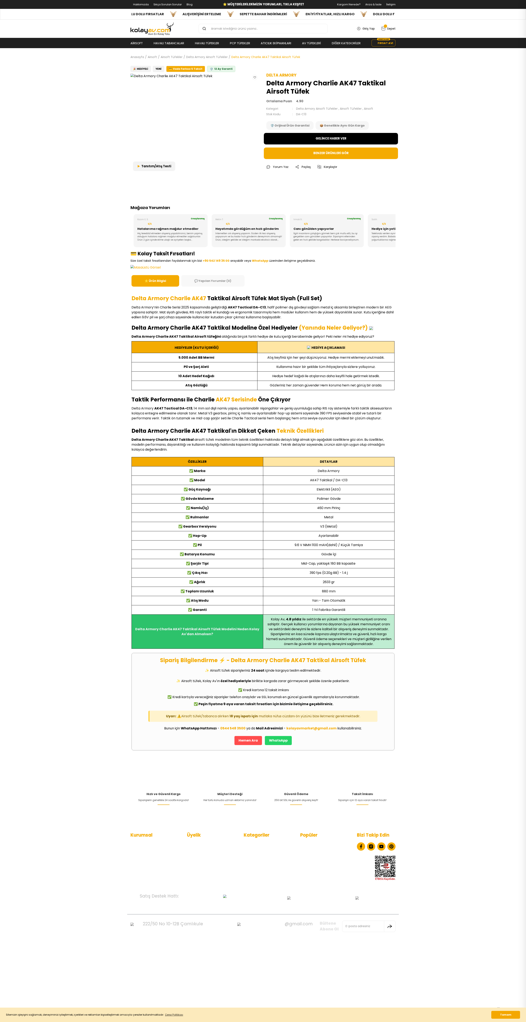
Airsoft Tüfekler (351, 109)
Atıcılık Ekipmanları (257, 877)
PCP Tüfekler (253, 857)
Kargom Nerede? (349, 4)
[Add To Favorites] (254, 77)
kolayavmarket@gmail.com (311, 728)
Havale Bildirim (197, 870)
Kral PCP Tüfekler (312, 877)
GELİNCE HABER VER (331, 138)
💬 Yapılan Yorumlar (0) (212, 281)
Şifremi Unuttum (199, 864)
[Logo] (152, 29)
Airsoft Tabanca (255, 864)
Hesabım (193, 844)
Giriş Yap (193, 857)
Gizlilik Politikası (140, 864)
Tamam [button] (505, 1014)
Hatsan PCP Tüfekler (314, 870)
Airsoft (368, 109)
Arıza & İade (373, 4)
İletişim (391, 4)
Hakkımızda (141, 4)
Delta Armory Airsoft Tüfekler (317, 109)
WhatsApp (278, 740)
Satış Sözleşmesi (142, 870)
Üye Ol (191, 851)
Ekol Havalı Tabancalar (316, 844)
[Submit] (390, 926)
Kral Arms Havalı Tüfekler (317, 864)
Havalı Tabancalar (256, 844)
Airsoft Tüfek (253, 870)
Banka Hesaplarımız (144, 877)
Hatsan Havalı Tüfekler (316, 857)
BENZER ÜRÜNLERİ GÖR (331, 153)
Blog (189, 4)
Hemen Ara (248, 740)
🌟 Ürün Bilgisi (155, 281)
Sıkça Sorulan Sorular (167, 4)
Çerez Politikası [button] (174, 1014)
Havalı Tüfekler (254, 851)
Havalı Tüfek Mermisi (315, 851)
